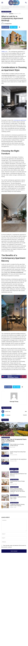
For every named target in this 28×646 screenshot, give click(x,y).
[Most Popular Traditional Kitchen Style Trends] (5, 498)
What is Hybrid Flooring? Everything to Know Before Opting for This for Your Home (17, 490)
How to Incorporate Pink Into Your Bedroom (18, 474)
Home (2, 6)
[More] (19, 27)
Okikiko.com (4, 51)
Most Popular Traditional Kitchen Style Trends (18, 497)
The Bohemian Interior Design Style (17, 481)
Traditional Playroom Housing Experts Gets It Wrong (17, 505)
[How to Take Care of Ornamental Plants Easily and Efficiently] (14, 429)
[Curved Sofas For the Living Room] (5, 462)
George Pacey (8, 23)
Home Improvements (8, 6)
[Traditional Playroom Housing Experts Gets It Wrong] (5, 505)
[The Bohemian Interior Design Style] (5, 482)
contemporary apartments (19, 120)
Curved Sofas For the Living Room (18, 459)
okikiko (3, 442)
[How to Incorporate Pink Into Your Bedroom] (5, 474)
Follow (25, 415)
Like (26, 411)
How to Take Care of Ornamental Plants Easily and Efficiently (13, 440)
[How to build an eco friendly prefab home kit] (5, 447)
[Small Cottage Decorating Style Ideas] (5, 454)
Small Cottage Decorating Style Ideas (18, 452)
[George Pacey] (2, 23)
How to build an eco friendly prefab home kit (17, 445)
